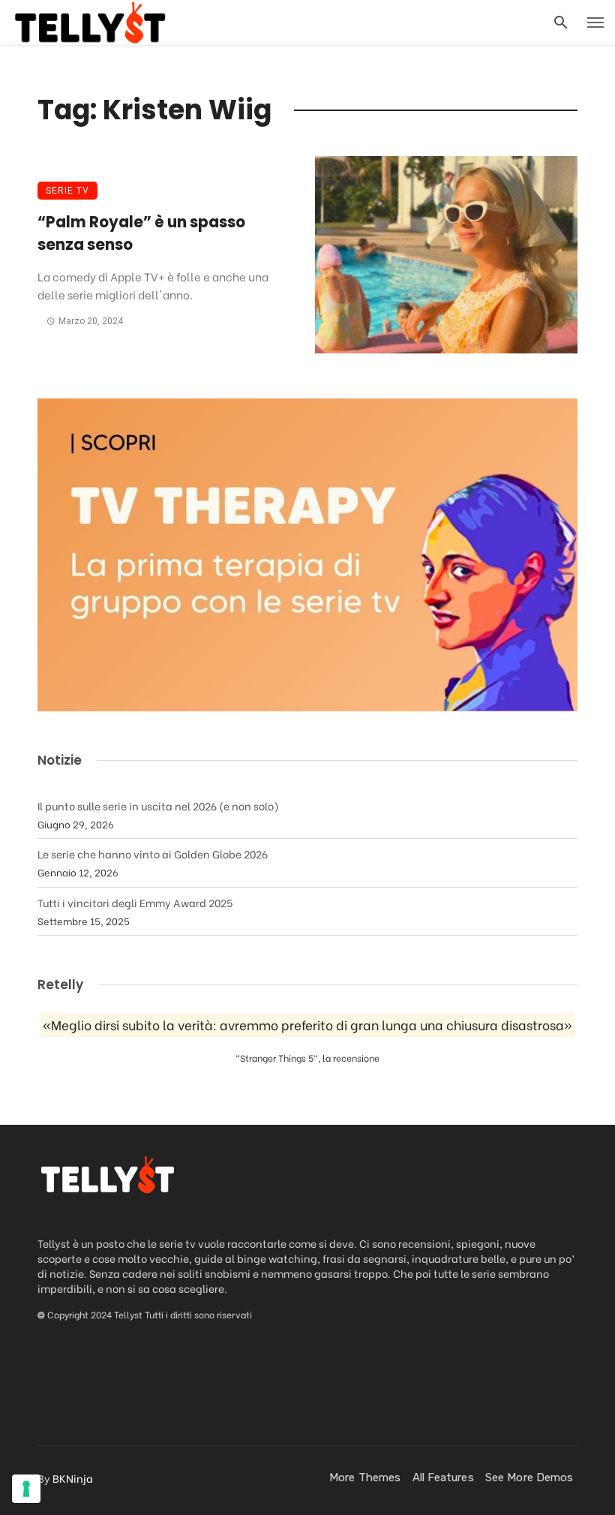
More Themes (364, 1477)
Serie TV (67, 190)
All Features (443, 1477)
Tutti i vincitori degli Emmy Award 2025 (135, 902)
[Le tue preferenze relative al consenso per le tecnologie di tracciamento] (26, 1488)
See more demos (529, 1477)
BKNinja (72, 1478)
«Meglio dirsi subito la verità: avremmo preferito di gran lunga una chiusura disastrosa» (307, 1025)
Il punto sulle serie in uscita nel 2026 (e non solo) (158, 805)
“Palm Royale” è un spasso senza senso (141, 233)
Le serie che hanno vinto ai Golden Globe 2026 (153, 853)
